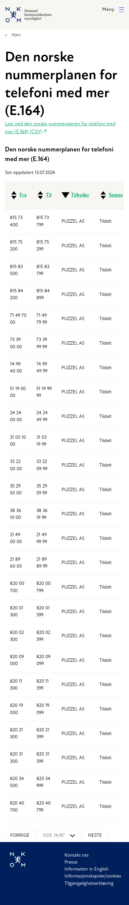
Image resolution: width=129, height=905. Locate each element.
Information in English (86, 869)
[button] (113, 10)
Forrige (19, 835)
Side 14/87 (54, 835)
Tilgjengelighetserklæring (88, 883)
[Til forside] (37, 859)
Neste (95, 835)
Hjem (16, 35)
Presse (70, 862)
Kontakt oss (76, 855)
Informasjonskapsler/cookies (92, 876)
